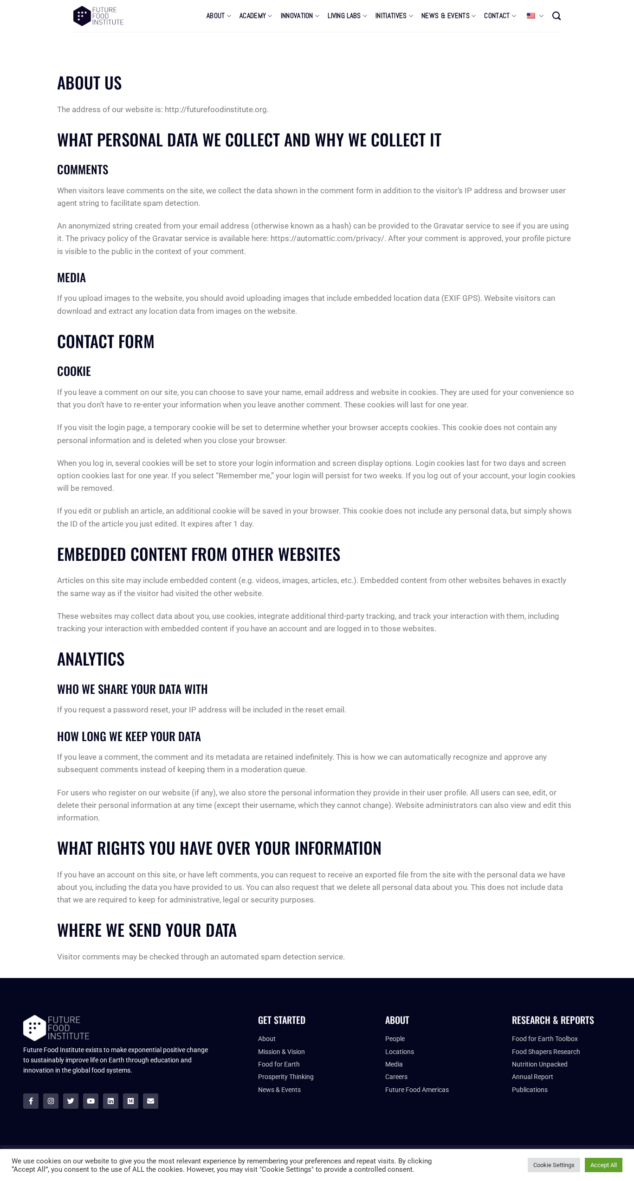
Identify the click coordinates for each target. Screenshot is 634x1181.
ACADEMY (252, 15)
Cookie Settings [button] (554, 1165)
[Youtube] (90, 1101)
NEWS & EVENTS (445, 15)
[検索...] (556, 15)
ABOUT (216, 15)
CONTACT (497, 15)
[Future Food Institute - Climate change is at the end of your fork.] (98, 16)
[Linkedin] (110, 1101)
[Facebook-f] (31, 1101)
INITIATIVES (391, 15)
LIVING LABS (344, 15)
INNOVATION (297, 15)
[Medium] (130, 1101)
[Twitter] (70, 1101)
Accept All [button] (603, 1165)
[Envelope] (150, 1101)
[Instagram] (50, 1101)
